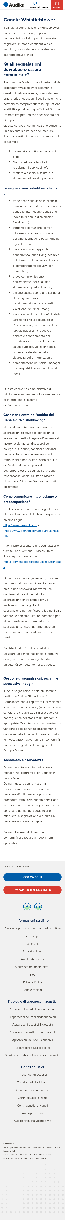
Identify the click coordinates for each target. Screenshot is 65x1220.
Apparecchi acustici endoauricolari (32, 1017)
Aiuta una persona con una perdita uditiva (32, 928)
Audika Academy (32, 959)
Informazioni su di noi (32, 920)
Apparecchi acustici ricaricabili (32, 1040)
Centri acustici (32, 1066)
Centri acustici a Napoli (32, 1105)
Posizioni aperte (32, 936)
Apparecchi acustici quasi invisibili (32, 1032)
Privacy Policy (32, 982)
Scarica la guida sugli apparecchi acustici (32, 1055)
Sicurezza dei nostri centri (32, 967)
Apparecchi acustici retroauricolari (32, 1009)
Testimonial (32, 943)
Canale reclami (33, 990)
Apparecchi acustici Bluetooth (32, 1024)
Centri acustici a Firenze (32, 1090)
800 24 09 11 (32, 877)
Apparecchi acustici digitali (32, 1047)
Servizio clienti (32, 951)
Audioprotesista (32, 1113)
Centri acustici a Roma (32, 1098)
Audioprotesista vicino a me (32, 1121)
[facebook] (27, 907)
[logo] (13, 4)
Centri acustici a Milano (32, 1082)
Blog (32, 974)
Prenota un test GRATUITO (32, 890)
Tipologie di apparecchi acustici (32, 1001)
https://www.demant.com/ (20, 525)
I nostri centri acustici (32, 1074)
